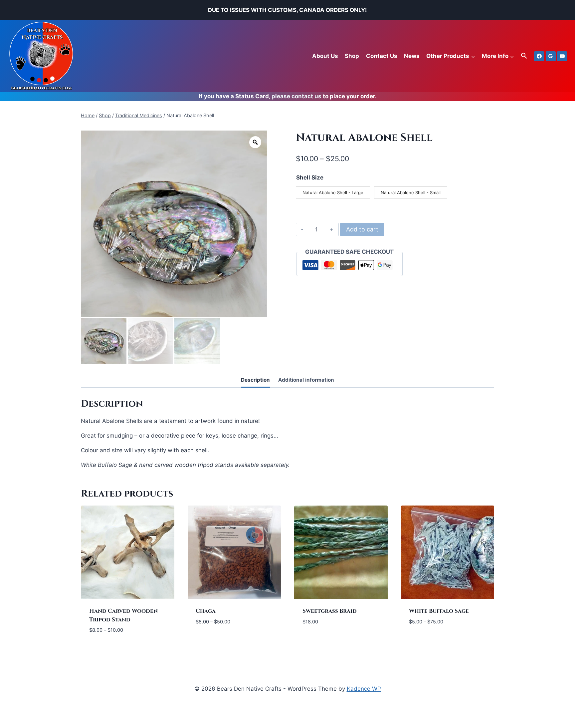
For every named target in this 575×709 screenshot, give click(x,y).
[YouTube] (562, 56)
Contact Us (381, 56)
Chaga (206, 611)
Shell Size (309, 177)
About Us (325, 56)
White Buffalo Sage (439, 611)
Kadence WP (364, 688)
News (412, 56)
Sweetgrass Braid (329, 611)
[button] (524, 56)
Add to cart (362, 229)
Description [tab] (255, 380)
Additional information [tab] (306, 380)
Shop (352, 56)
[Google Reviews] (551, 56)
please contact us (296, 96)
